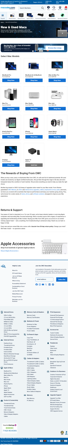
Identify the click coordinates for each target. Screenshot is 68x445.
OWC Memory (12, 190)
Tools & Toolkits (54, 333)
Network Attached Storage (11, 354)
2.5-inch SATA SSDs (9, 317)
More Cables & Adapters (34, 391)
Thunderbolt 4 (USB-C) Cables (35, 364)
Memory (29, 395)
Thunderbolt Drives (9, 345)
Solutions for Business (57, 371)
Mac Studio (7, 379)
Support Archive (54, 409)
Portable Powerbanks (33, 328)
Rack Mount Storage (9, 356)
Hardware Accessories (56, 335)
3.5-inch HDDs (8, 326)
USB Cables (30, 374)
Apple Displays (8, 392)
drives (28, 194)
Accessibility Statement (19, 283)
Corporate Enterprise (56, 376)
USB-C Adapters (31, 372)
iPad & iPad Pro (8, 384)
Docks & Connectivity (11, 400)
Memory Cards (31, 315)
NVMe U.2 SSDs (8, 324)
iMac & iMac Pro (8, 375)
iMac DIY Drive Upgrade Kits (11, 334)
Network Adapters (9, 412)
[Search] (42, 8)
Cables (6, 416)
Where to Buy (16, 280)
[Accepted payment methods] (53, 441)
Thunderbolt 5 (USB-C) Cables (35, 361)
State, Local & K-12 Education (58, 381)
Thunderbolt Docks (9, 403)
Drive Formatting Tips (56, 406)
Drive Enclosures (8, 364)
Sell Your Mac (8, 396)
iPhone (6, 386)
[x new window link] (46, 284)
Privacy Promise (16, 296)
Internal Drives (8, 312)
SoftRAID (29, 354)
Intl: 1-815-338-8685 (60, 2)
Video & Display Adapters (11, 414)
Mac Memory (30, 398)
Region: (37, 2)
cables (42, 190)
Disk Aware (30, 342)
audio (58, 190)
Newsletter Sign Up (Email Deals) (57, 362)
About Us (15, 270)
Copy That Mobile (32, 340)
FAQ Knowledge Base (56, 404)
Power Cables (31, 330)
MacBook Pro (7, 371)
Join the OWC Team (18, 291)
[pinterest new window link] (53, 284)
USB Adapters (31, 376)
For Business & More (23, 2)
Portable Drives (8, 347)
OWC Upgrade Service (56, 411)
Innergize (29, 346)
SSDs (20, 190)
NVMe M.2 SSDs (8, 321)
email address (41, 279)
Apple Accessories (9, 394)
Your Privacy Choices (6, 444)
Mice (51, 352)
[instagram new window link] (40, 285)
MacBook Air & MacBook (11, 373)
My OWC (29, 350)
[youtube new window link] (43, 284)
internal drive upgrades (32, 190)
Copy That (30, 337)
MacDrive (29, 348)
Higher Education (55, 379)
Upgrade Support (55, 395)
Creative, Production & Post (58, 374)
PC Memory (30, 400)
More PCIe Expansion (56, 326)
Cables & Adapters (33, 358)
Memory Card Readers (33, 317)
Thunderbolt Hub (8, 405)
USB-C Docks (7, 410)
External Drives (9, 340)
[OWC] (8, 8)
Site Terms (4, 441)
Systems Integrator (55, 385)
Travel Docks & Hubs (9, 408)
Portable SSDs (8, 349)
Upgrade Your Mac (55, 398)
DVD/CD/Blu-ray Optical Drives (10, 331)
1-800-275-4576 (48, 2)
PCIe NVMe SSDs (8, 319)
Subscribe (61, 279)
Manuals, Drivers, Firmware (57, 402)
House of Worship (55, 383)
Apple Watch (7, 388)
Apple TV (6, 390)
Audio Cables (30, 387)
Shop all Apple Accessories (10, 251)
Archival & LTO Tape (9, 358)
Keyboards (53, 350)
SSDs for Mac (8, 315)
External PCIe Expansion (57, 315)
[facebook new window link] (36, 284)
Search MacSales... (25, 8)
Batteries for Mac (32, 324)
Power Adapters (31, 326)
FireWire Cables (31, 389)
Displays (52, 346)
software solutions (39, 194)
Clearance (53, 367)
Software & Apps (32, 334)
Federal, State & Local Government (56, 390)
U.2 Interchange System (57, 319)
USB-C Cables (31, 370)
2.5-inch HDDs (8, 328)
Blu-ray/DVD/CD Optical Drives (10, 361)
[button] (33, 51)
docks (23, 194)
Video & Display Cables (33, 381)
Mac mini (6, 381)
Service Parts (54, 339)
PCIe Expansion (55, 312)
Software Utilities (32, 352)
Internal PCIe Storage (56, 321)
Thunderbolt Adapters (33, 366)
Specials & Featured (55, 365)
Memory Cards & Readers (35, 312)
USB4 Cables (30, 368)
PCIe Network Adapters (56, 324)
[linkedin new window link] (50, 285)
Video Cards (53, 348)
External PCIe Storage (56, 317)
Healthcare (53, 387)
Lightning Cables (31, 378)
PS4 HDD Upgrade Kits (10, 336)
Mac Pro (6, 377)
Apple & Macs (8, 368)
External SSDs (8, 351)
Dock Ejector (30, 344)
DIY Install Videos (17, 273)
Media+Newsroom (17, 294)
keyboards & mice (50, 190)
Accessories (54, 330)
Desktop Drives (8, 343)
